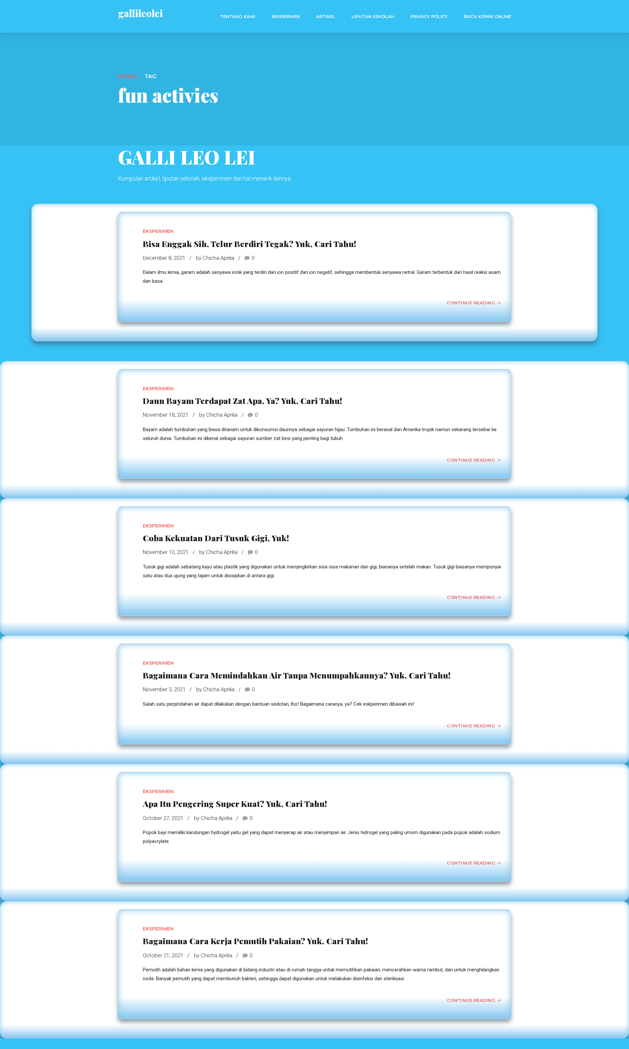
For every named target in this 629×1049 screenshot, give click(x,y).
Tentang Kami (237, 16)
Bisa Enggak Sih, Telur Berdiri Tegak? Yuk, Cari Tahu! (249, 243)
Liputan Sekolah (373, 16)
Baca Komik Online (487, 16)
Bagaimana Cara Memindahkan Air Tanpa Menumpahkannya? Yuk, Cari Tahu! (296, 675)
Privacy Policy (429, 16)
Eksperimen (286, 16)
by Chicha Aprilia (215, 258)
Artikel (325, 16)
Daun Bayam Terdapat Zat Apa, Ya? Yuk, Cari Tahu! (242, 400)
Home (127, 76)
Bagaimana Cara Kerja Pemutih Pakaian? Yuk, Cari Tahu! (255, 940)
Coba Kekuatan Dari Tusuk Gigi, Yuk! (216, 537)
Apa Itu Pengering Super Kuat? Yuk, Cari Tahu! (235, 803)
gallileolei (140, 13)
